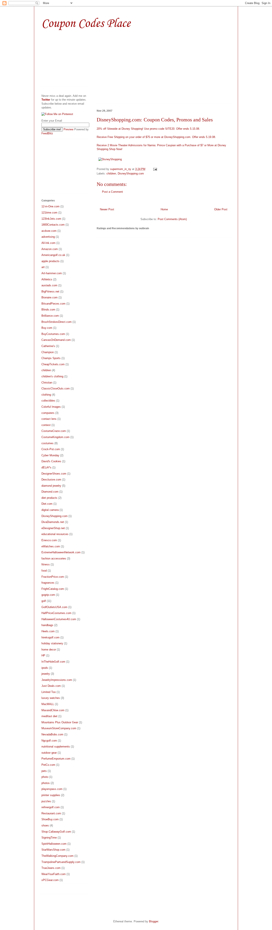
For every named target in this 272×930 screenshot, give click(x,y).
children (111, 173)
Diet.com (46, 503)
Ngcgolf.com (49, 740)
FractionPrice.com (52, 576)
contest (46, 425)
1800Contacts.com (53, 224)
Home (164, 209)
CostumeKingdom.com (55, 437)
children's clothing (52, 376)
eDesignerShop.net (53, 528)
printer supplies (50, 795)
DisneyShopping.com (131, 173)
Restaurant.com (51, 813)
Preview (68, 129)
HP (43, 655)
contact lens (49, 418)
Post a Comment (112, 191)
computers (47, 412)
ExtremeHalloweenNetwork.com (61, 552)
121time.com (49, 212)
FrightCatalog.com (52, 588)
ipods (44, 667)
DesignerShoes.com (53, 473)
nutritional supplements (55, 746)
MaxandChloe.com (52, 710)
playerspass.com (51, 789)
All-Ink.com (48, 242)
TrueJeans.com (51, 868)
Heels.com (48, 631)
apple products (50, 261)
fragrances (47, 582)
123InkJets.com (51, 218)
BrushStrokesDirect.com (56, 321)
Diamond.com (49, 491)
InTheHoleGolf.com (53, 661)
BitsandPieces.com (53, 303)
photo (44, 776)
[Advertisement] (132, 69)
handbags (47, 625)
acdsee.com (49, 230)
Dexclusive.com (51, 479)
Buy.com (46, 327)
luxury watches (50, 698)
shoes (45, 825)
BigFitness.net (50, 291)
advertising (48, 236)
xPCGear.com (50, 880)
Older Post (220, 209)
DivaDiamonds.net (52, 522)
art (43, 267)
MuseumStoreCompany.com (58, 728)
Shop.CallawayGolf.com (56, 831)
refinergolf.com (50, 807)
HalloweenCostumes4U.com (58, 619)
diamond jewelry (51, 485)
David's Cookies (51, 461)
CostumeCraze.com (53, 431)
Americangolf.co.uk (53, 255)
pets (44, 771)
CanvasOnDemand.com (56, 339)
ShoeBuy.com (50, 819)
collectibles (48, 400)
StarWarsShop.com (53, 849)
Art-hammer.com (51, 273)
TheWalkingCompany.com (57, 855)
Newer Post (107, 209)
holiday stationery (52, 643)
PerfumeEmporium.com (56, 758)
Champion (47, 352)
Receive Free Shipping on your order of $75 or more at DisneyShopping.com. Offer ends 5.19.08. (156, 137)
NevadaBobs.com (52, 734)
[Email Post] (155, 169)
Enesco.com (49, 540)
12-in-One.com (50, 206)
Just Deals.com (51, 685)
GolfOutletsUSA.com (54, 607)
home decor (48, 649)
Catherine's (48, 346)
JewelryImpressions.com (56, 679)
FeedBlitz (47, 133)
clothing (46, 394)
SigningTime (49, 837)
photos (45, 783)
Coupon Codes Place (85, 24)
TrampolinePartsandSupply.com (61, 862)
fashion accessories (53, 558)
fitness (45, 564)
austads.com (49, 285)
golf (43, 601)
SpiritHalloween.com (54, 843)
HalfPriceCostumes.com (56, 613)
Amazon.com (49, 249)
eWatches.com (50, 546)
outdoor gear (49, 752)
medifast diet (49, 716)
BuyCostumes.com (53, 334)
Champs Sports (51, 358)
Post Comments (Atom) (172, 219)
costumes (47, 443)
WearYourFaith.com (53, 874)
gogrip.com (48, 594)
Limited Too (48, 692)
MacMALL (47, 704)
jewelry (45, 673)
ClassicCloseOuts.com (55, 388)
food (44, 570)
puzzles (46, 801)
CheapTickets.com (53, 364)
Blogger (153, 921)
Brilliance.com (50, 315)
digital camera (50, 509)
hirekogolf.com (50, 637)
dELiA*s (46, 467)
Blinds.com (48, 309)
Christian (46, 382)
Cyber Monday (50, 455)
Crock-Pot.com (50, 449)
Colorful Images (51, 406)
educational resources (54, 534)
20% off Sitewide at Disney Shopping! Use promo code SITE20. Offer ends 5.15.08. (148, 128)
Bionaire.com (49, 297)
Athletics (46, 279)
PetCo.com (48, 764)
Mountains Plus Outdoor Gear (59, 722)
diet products (49, 497)
